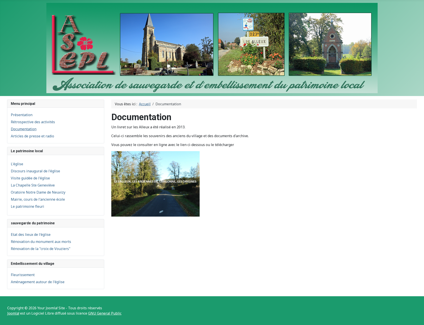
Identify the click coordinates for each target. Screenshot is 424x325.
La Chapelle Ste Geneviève (33, 185)
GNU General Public (104, 313)
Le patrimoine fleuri (27, 206)
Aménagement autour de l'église (37, 281)
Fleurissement (23, 274)
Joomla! (13, 313)
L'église (17, 164)
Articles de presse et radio (32, 136)
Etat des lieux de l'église (31, 234)
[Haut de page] (416, 316)
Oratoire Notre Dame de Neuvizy (38, 192)
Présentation (21, 114)
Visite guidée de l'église (30, 178)
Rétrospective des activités (33, 121)
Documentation (23, 129)
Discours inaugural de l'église (35, 171)
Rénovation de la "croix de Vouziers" (40, 248)
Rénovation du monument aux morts (41, 241)
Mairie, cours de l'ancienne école (38, 199)
